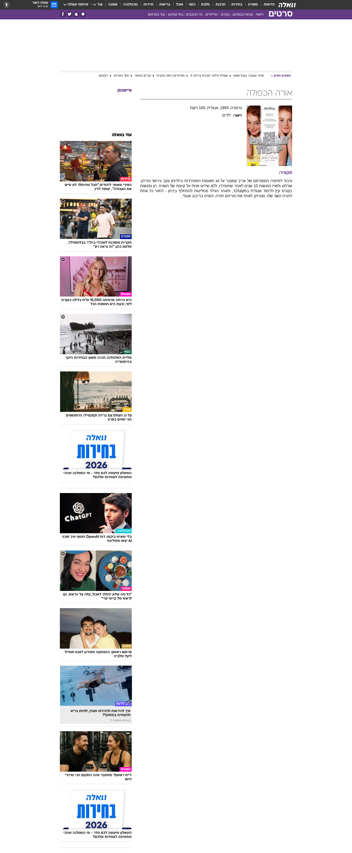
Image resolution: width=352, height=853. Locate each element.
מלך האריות (121, 75)
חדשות (269, 4)
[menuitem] (266, 4)
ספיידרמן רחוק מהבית (171, 75)
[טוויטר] (70, 14)
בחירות (236, 4)
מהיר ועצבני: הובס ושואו (248, 75)
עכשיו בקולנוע (243, 14)
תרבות (221, 4)
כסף (192, 4)
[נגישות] (7, 5)
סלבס (205, 4)
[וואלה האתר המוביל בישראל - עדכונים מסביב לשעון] (287, 4)
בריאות (164, 4)
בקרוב (225, 14)
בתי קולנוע (175, 14)
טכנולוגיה (130, 4)
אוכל (179, 4)
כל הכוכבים (194, 14)
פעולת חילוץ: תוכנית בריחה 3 (209, 75)
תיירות (148, 4)
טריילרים (211, 14)
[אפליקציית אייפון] (76, 14)
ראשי (259, 14)
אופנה (113, 4)
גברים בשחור (143, 75)
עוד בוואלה (122, 135)
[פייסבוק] (63, 14)
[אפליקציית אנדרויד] (83, 14)
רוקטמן (103, 75)
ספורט (253, 4)
